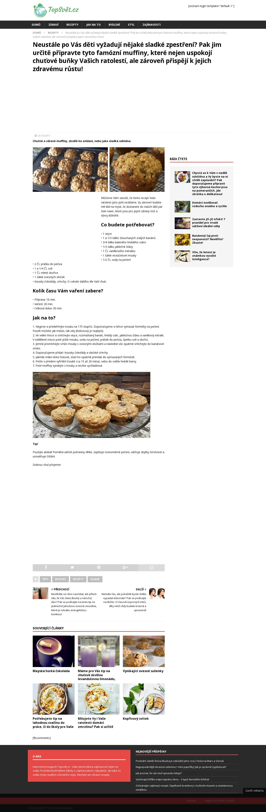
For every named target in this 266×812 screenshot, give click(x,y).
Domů (36, 24)
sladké (95, 579)
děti (45, 579)
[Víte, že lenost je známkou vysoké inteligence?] (182, 256)
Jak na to (93, 24)
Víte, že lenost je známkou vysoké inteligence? (204, 255)
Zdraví (53, 24)
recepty (78, 579)
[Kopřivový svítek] (144, 699)
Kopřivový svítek (136, 718)
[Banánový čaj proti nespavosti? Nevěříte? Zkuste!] (182, 240)
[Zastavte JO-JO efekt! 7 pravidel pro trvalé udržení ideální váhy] (182, 223)
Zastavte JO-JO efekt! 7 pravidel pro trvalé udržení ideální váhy (208, 222)
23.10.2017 (44, 135)
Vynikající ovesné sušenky (143, 671)
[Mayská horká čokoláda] (54, 651)
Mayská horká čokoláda (51, 671)
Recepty (72, 24)
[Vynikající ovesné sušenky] (144, 651)
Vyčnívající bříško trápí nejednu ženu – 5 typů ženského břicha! (172, 779)
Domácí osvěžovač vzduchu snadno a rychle (209, 204)
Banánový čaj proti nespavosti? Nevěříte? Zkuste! (207, 239)
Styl (131, 24)
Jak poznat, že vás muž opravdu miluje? (159, 773)
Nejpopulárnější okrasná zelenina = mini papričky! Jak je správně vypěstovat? (181, 767)
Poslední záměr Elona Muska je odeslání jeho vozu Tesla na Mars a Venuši (180, 761)
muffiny (60, 579)
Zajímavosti (152, 24)
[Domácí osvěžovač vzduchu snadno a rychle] (182, 207)
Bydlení (114, 24)
